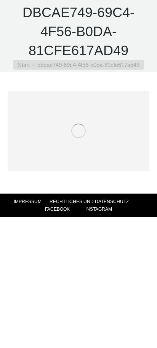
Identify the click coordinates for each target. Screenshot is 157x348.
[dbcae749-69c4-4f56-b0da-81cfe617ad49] (78, 131)
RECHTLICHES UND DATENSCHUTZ (89, 201)
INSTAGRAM (98, 209)
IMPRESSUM (28, 201)
